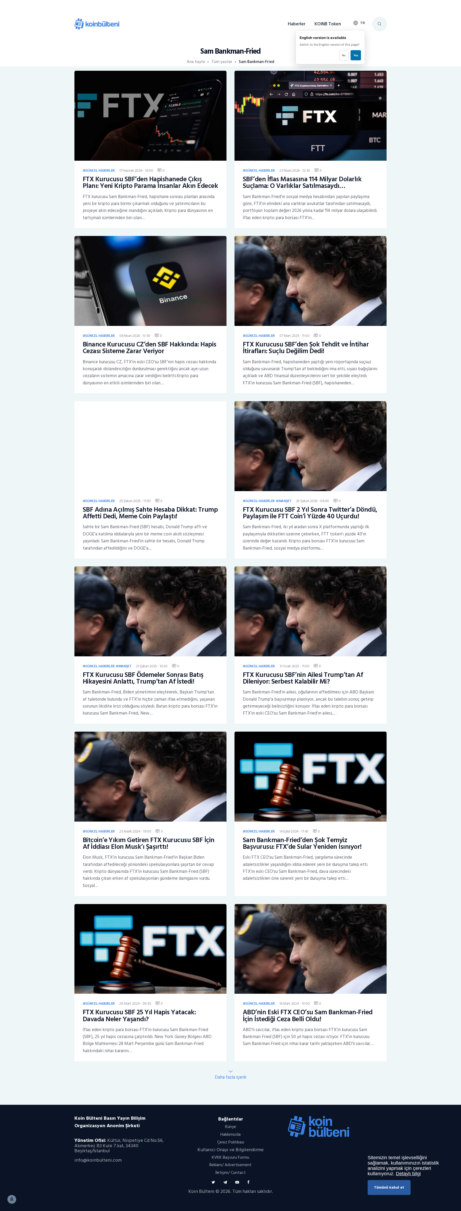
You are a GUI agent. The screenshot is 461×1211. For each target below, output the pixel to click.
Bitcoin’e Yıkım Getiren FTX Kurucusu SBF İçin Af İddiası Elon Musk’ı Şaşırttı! (148, 843)
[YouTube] (237, 1182)
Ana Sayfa (196, 62)
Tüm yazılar (221, 61)
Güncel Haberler (100, 170)
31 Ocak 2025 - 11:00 (294, 666)
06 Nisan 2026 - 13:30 (134, 336)
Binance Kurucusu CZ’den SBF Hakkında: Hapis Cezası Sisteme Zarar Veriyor (149, 348)
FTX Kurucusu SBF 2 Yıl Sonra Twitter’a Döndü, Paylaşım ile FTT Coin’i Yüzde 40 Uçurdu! (310, 513)
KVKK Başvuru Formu (230, 1157)
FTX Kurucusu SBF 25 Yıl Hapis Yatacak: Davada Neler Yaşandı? (139, 1016)
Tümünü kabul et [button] (389, 1187)
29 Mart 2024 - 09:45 (135, 1003)
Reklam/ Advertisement (230, 1164)
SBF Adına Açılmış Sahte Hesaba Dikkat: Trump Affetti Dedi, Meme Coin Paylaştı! (150, 513)
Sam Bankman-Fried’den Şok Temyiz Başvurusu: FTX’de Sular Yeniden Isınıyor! (302, 843)
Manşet (285, 501)
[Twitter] (213, 1182)
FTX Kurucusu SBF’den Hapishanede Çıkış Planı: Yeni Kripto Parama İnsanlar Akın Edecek (150, 183)
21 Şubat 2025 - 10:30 (152, 666)
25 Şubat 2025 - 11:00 (135, 501)
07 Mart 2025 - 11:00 (294, 336)
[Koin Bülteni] (96, 21)
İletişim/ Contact (230, 1172)
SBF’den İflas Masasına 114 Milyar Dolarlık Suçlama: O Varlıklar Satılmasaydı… (302, 183)
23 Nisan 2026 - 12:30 (294, 170)
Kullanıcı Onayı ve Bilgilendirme (230, 1150)
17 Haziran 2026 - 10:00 (136, 170)
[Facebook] (248, 1182)
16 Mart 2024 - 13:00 (294, 1003)
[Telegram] (225, 1182)
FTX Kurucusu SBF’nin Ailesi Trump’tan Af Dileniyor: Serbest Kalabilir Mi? (303, 678)
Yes (355, 55)
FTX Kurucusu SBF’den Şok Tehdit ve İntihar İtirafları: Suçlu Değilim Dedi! (306, 348)
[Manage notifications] (11, 1199)
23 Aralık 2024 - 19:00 (135, 831)
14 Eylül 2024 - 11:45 (293, 831)
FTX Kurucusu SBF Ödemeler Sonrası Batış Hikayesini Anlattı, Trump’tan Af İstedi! (143, 678)
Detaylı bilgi (408, 1173)
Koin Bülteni (201, 1191)
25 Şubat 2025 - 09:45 (312, 501)
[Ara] (379, 24)
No (343, 55)
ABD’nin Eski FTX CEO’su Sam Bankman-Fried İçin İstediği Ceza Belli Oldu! (308, 1016)
